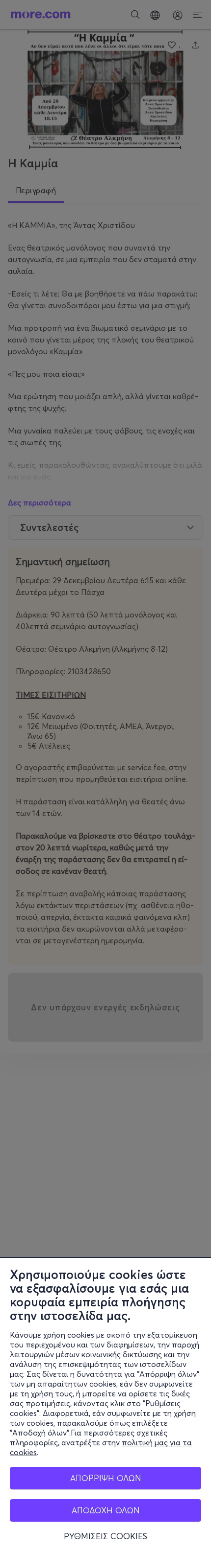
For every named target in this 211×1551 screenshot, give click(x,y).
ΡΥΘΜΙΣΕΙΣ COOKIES (105, 1536)
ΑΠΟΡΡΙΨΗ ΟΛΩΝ (105, 1478)
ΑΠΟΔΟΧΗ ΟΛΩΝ (106, 1510)
